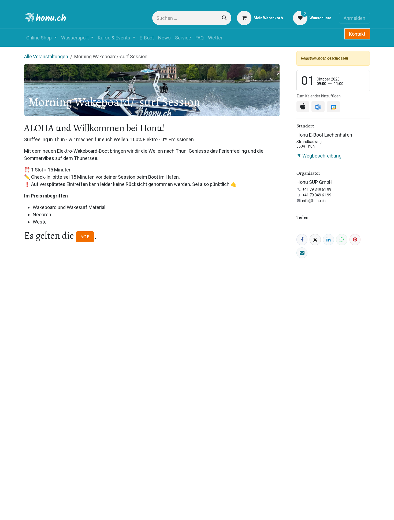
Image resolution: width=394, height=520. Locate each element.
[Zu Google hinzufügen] (333, 106)
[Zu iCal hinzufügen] (302, 106)
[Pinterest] (355, 239)
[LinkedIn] (328, 239)
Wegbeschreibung (321, 156)
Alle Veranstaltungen (46, 56)
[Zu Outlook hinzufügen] (318, 106)
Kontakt (357, 34)
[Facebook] (301, 239)
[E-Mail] (301, 252)
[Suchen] (224, 18)
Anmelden (354, 18)
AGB (85, 236)
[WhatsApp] (341, 239)
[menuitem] (41, 37)
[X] (315, 239)
